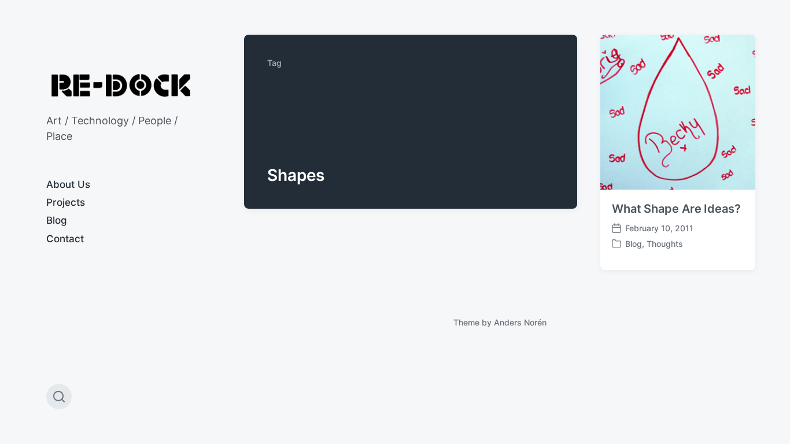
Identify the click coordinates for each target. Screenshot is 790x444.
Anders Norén (520, 322)
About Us (68, 184)
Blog (56, 220)
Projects (65, 202)
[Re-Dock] (122, 85)
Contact (65, 239)
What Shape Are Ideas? (676, 209)
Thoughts (665, 244)
